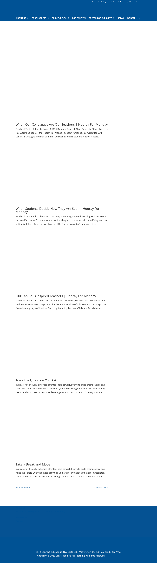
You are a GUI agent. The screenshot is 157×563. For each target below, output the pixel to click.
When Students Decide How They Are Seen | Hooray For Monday (57, 210)
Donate (131, 18)
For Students (59, 18)
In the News (22, 517)
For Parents (79, 18)
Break (121, 18)
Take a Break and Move (33, 464)
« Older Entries (23, 487)
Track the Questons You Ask (36, 380)
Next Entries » (101, 487)
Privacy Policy (113, 555)
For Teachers (39, 18)
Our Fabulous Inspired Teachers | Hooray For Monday (56, 296)
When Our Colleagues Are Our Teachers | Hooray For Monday (62, 124)
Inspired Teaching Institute (29, 511)
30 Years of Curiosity (100, 18)
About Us (21, 18)
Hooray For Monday (54, 511)
